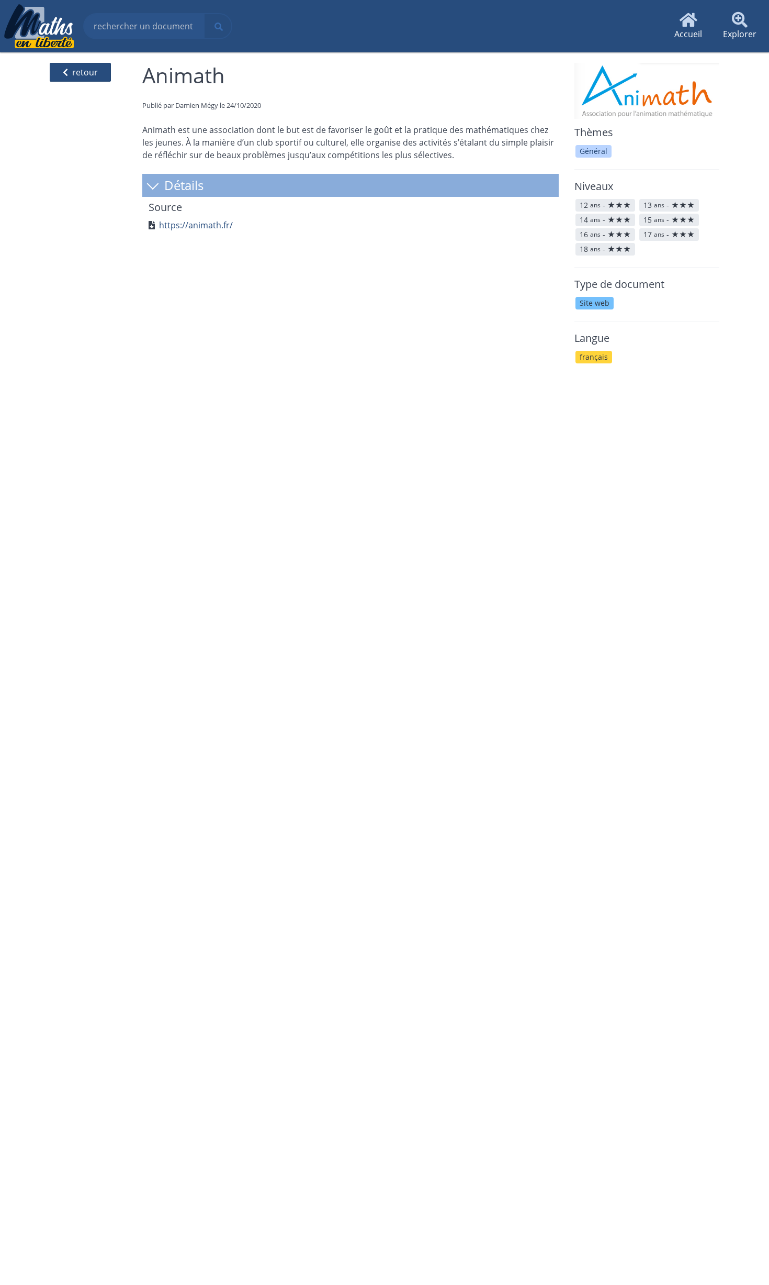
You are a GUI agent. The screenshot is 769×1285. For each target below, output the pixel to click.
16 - (605, 234)
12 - (605, 205)
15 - (669, 220)
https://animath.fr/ (196, 225)
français (594, 357)
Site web (594, 303)
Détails (182, 185)
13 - (669, 205)
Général (593, 151)
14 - (605, 220)
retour (85, 72)
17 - (669, 234)
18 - (605, 249)
